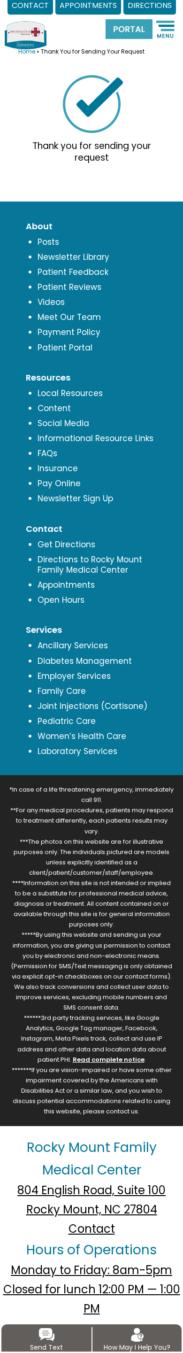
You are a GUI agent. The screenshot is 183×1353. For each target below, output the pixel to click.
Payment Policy (69, 332)
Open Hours (61, 600)
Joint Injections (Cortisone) (92, 706)
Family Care (62, 691)
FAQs (47, 453)
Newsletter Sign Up (75, 498)
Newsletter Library (73, 257)
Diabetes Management (85, 661)
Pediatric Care (67, 721)
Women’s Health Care (82, 736)
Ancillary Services (73, 645)
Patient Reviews (69, 287)
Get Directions (66, 544)
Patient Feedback (73, 272)
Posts (48, 242)
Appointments (66, 585)
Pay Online (59, 483)
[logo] (25, 27)
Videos (51, 302)
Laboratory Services (77, 751)
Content (54, 408)
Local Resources (70, 393)
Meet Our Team (69, 317)
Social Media (63, 423)
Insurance (58, 468)
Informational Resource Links (95, 438)
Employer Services (74, 676)
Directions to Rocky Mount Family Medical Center (90, 564)
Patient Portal (65, 347)
